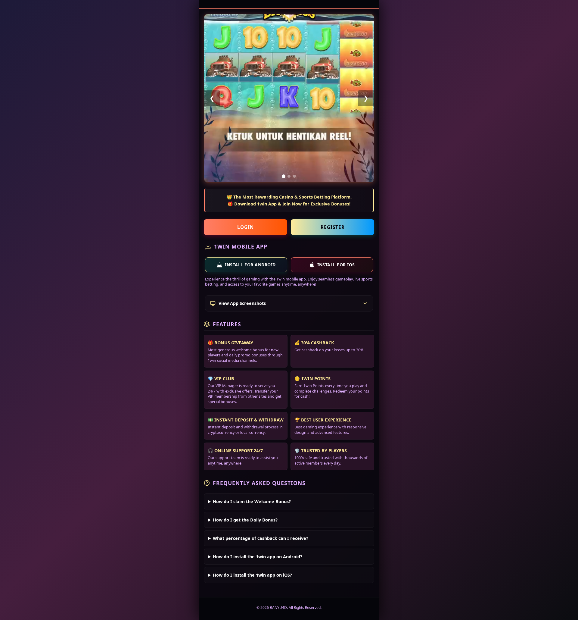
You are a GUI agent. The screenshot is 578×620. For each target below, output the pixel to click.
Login (245, 227)
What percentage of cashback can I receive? (260, 538)
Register (333, 227)
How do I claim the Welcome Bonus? (252, 501)
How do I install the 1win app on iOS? (252, 575)
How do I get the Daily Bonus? (245, 520)
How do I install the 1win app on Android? (257, 556)
